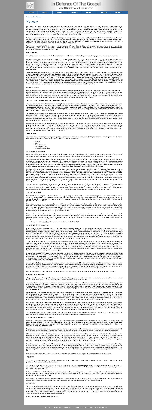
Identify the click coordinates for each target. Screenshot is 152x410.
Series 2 (74, 12)
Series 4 (103, 12)
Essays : (45, 12)
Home (31, 12)
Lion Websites (65, 407)
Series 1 (59, 12)
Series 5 (118, 12)
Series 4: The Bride (33, 17)
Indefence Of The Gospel (98, 407)
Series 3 (89, 12)
